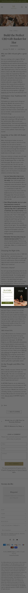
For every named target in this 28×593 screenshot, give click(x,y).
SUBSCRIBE (7, 302)
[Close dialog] (26, 288)
